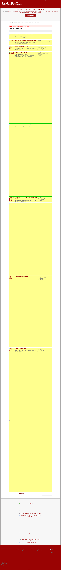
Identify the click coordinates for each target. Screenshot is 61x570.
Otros (32, 12)
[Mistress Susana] (30, 507)
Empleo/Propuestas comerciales (40, 11)
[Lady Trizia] (30, 505)
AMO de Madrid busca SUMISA (21, 46)
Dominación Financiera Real (21, 52)
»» (51, 493)
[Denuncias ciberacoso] (53, 554)
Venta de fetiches (27, 12)
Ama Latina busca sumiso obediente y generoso (25, 40)
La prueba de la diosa (20, 421)
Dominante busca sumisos (30, 11)
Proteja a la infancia (53, 552)
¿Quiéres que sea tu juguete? (21, 276)
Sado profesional (48, 11)
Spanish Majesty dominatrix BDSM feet (24, 34)
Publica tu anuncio (30, 15)
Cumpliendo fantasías (22, 11)
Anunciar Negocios (15, 11)
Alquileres (9, 11)
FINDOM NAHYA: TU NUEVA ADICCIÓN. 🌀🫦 (23, 124)
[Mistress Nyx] (30, 503)
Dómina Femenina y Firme (20, 348)
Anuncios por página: (38, 494)
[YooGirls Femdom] (30, 533)
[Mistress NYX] (30, 530)
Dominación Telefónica (37, 12)
